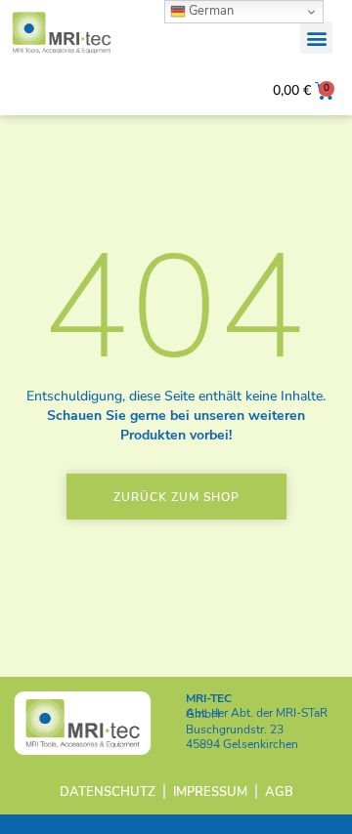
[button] (316, 37)
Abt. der (257, 713)
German (210, 11)
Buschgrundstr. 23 (235, 729)
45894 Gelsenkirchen (242, 744)
